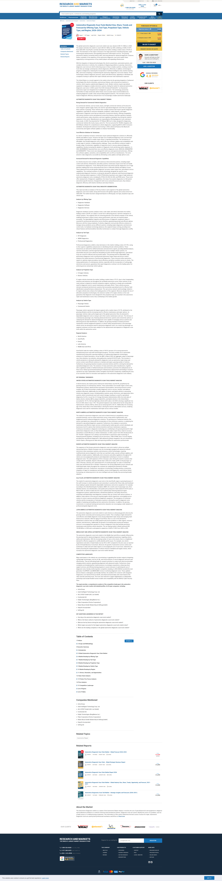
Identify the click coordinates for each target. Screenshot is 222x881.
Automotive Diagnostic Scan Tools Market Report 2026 (101, 772)
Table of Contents (65, 49)
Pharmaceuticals (73, 17)
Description (64, 46)
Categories (121, 850)
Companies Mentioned (67, 51)
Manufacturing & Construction (93, 17)
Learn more (45, 878)
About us (105, 850)
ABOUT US (132, 1)
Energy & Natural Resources (105, 17)
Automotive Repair (82, 738)
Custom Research (123, 855)
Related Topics (65, 54)
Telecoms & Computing (124, 17)
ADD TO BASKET (149, 44)
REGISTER (153, 840)
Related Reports (65, 56)
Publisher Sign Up (154, 850)
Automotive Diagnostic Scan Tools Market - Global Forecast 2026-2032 (106, 752)
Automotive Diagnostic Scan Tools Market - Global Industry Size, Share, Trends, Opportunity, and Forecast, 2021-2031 (117, 783)
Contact (136, 850)
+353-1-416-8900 (142, 5)
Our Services (159, 17)
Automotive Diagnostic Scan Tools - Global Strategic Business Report (105, 762)
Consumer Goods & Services (142, 17)
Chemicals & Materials (83, 17)
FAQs (135, 852)
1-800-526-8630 (130, 7)
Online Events (153, 855)
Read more (122, 816)
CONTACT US (141, 1)
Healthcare (63, 17)
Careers (105, 852)
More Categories (152, 17)
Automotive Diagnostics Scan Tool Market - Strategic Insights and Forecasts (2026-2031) (111, 792)
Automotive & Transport (116, 17)
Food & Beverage (132, 17)
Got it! (209, 878)
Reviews (105, 855)
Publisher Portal (154, 852)
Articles (152, 857)
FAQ (148, 1)
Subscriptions (122, 857)
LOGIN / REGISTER (158, 1)
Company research (123, 852)
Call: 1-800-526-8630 (149, 62)
